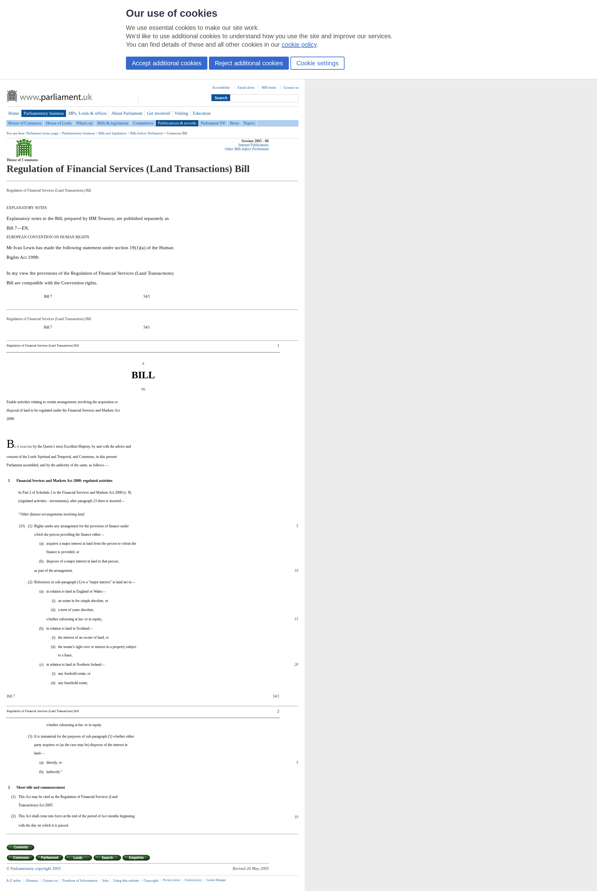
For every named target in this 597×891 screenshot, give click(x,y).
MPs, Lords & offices (87, 113)
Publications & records (177, 123)
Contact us (291, 87)
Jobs (105, 880)
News (234, 123)
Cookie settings (317, 63)
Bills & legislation (112, 123)
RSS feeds (269, 87)
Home (13, 113)
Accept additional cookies (166, 63)
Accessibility (221, 87)
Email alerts (246, 87)
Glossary (32, 880)
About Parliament (126, 113)
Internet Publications (253, 145)
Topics (249, 123)
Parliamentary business (44, 113)
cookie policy (299, 44)
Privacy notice (171, 880)
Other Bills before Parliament (247, 149)
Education (202, 113)
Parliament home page (42, 133)
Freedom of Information (80, 880)
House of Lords (59, 123)
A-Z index (13, 880)
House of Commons (24, 123)
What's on (84, 123)
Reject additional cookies (249, 63)
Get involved (158, 113)
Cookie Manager (216, 880)
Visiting (181, 113)
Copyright (151, 880)
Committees (143, 123)
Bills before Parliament (146, 133)
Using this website (126, 880)
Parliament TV (213, 123)
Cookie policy (193, 880)
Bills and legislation (113, 133)
